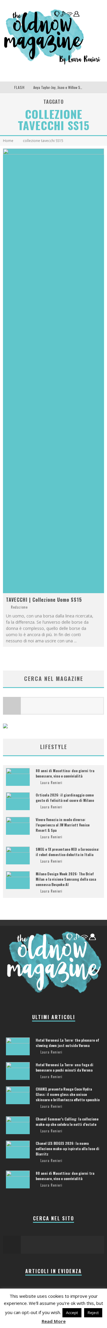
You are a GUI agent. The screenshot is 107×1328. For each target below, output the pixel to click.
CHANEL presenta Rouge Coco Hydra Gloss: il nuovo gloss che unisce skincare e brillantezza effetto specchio (68, 1094)
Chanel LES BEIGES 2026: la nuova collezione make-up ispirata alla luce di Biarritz (67, 1148)
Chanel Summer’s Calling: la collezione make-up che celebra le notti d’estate (67, 1121)
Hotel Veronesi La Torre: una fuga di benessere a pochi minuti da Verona (64, 1067)
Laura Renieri (51, 782)
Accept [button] (72, 1312)
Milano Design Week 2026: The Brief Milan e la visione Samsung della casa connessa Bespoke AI (66, 879)
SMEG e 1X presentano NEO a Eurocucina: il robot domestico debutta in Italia (67, 852)
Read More (54, 1321)
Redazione (19, 607)
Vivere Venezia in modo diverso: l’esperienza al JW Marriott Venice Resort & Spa (62, 825)
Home (8, 140)
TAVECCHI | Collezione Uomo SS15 (44, 599)
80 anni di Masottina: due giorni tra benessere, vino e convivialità (65, 773)
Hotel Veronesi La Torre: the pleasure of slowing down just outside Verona (67, 1043)
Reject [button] (93, 1312)
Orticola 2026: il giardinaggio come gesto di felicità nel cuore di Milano (65, 797)
